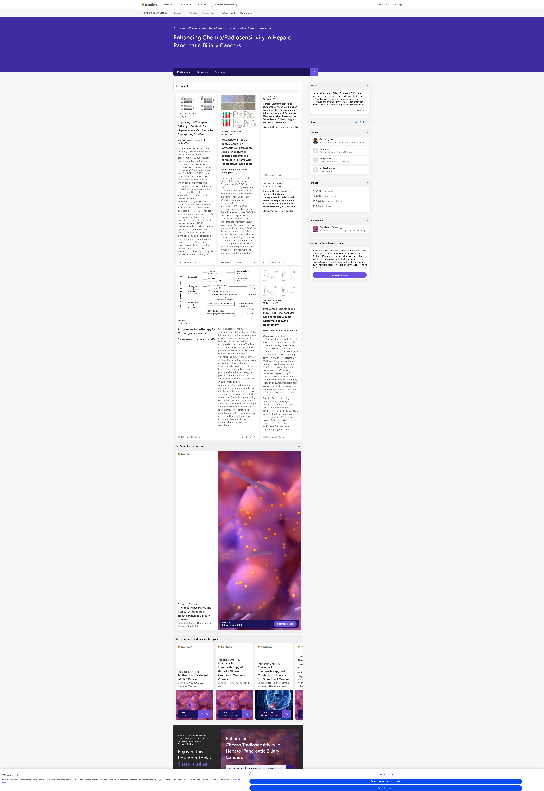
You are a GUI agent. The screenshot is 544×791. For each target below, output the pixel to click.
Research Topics (266, 28)
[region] (272, 780)
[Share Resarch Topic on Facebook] (360, 122)
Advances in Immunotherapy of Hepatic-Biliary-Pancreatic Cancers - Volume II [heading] (232, 671)
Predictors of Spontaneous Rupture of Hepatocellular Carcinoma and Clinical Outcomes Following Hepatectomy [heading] (279, 316)
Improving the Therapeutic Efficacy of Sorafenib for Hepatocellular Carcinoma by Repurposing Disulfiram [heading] (195, 128)
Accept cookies (386, 788)
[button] (202, 72)
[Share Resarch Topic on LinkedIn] (364, 122)
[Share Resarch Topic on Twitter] (356, 122)
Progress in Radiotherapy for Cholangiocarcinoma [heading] (197, 331)
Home (181, 735)
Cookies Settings (386, 774)
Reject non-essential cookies (386, 781)
